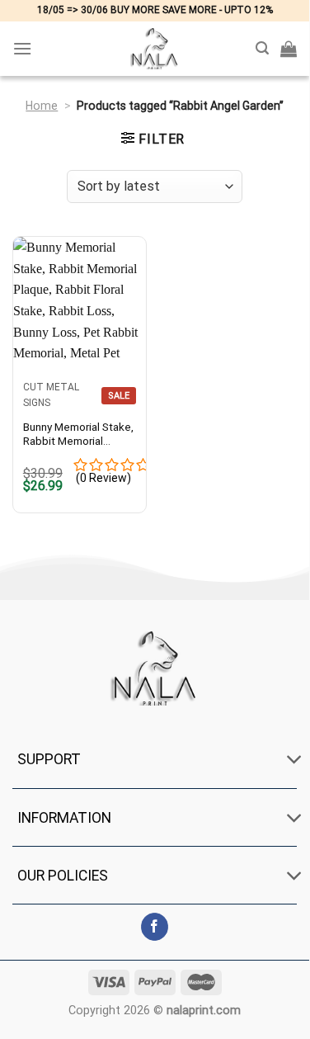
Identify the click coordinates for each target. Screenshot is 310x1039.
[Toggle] (294, 761)
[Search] (262, 48)
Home (42, 105)
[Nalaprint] (155, 48)
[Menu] (22, 48)
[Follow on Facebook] (154, 927)
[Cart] (288, 49)
